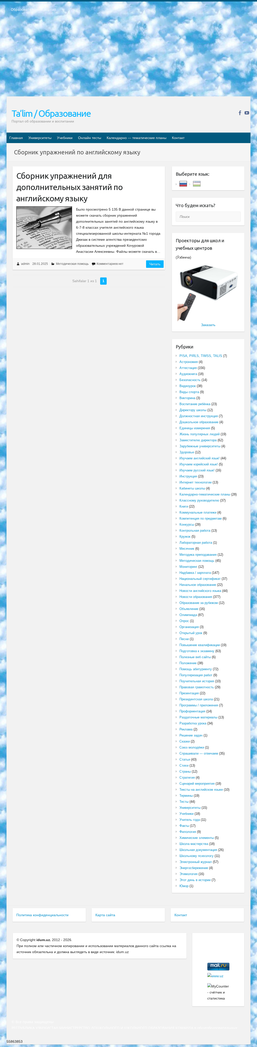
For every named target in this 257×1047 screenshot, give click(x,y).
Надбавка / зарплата (195, 573)
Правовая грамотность (196, 687)
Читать (154, 264)
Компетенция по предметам (200, 518)
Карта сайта (105, 915)
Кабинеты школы (192, 488)
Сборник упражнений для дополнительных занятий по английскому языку (69, 187)
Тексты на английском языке (201, 789)
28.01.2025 (40, 264)
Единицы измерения (194, 428)
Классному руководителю (199, 500)
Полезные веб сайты (195, 657)
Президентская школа (196, 699)
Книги (183, 506)
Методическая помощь (72, 264)
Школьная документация (198, 850)
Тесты (183, 802)
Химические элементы (196, 838)
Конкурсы (186, 524)
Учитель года (189, 820)
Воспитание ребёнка (194, 404)
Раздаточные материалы (198, 717)
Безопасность (190, 380)
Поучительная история (196, 681)
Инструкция (188, 476)
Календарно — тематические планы (136, 138)
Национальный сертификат (200, 579)
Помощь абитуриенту (195, 669)
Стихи (183, 765)
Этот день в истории (195, 880)
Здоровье (186, 452)
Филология (187, 832)
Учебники (65, 138)
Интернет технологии (195, 482)
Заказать (208, 325)
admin (25, 264)
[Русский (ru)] (183, 183)
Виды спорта (189, 392)
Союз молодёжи (191, 747)
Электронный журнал (195, 862)
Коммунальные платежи (197, 512)
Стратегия (187, 777)
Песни (184, 639)
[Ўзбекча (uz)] (197, 183)
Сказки (184, 741)
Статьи (184, 759)
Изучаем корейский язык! (198, 464)
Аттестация (188, 368)
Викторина (187, 398)
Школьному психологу (196, 856)
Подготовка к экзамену (196, 651)
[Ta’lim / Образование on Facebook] (239, 113)
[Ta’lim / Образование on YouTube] (246, 113)
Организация (189, 627)
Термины (186, 795)
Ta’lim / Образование (51, 113)
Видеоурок (187, 386)
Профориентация (192, 711)
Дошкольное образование (198, 422)
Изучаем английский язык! (199, 458)
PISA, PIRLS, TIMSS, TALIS (200, 356)
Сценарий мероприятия (197, 783)
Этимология (188, 874)
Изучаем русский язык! (197, 470)
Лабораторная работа (195, 542)
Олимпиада (188, 615)
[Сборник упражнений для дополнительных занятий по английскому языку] (44, 227)
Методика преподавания (198, 555)
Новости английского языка (200, 591)
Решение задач (191, 735)
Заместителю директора (198, 440)
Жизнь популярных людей (199, 434)
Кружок (184, 536)
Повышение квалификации (199, 645)
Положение (188, 663)
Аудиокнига (188, 374)
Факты (184, 826)
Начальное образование (197, 585)
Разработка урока (192, 723)
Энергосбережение (193, 868)
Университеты (39, 138)
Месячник (186, 548)
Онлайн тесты (89, 138)
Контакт (178, 138)
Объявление (188, 609)
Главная (16, 138)
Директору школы (192, 410)
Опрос (184, 621)
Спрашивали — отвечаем (198, 753)
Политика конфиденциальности (42, 915)
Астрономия (188, 362)
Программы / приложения (198, 705)
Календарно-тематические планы (204, 494)
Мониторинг (188, 567)
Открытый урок (190, 633)
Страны (185, 771)
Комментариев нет (110, 264)
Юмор (183, 886)
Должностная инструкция (198, 416)
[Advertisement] (128, 57)
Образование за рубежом (198, 603)
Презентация (189, 693)
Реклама (185, 729)
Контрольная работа (194, 530)
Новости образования (195, 597)
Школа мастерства (193, 844)
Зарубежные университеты (199, 446)
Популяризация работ (195, 675)
